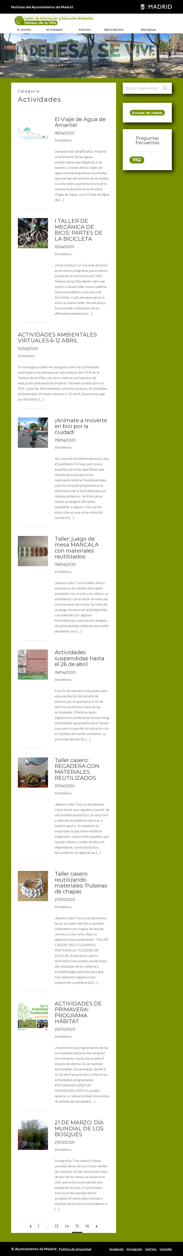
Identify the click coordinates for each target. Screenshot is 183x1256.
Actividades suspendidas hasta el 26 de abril (79, 658)
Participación (113, 29)
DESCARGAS (148, 29)
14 (67, 1226)
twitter (150, 1249)
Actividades (54, 29)
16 (87, 1226)
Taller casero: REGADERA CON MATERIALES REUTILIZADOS (77, 769)
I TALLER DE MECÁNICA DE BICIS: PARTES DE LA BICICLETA (78, 230)
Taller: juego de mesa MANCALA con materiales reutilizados (77, 548)
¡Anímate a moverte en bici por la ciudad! (81, 426)
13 (56, 1226)
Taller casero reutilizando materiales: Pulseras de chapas (81, 882)
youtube (166, 1249)
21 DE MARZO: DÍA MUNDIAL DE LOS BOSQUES (79, 1128)
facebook (116, 1249)
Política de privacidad (75, 1249)
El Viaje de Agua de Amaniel (80, 122)
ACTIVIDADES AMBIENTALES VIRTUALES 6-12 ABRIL (57, 337)
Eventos (85, 29)
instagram (134, 1249)
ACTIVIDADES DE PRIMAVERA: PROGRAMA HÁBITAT (78, 1012)
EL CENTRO (24, 29)
